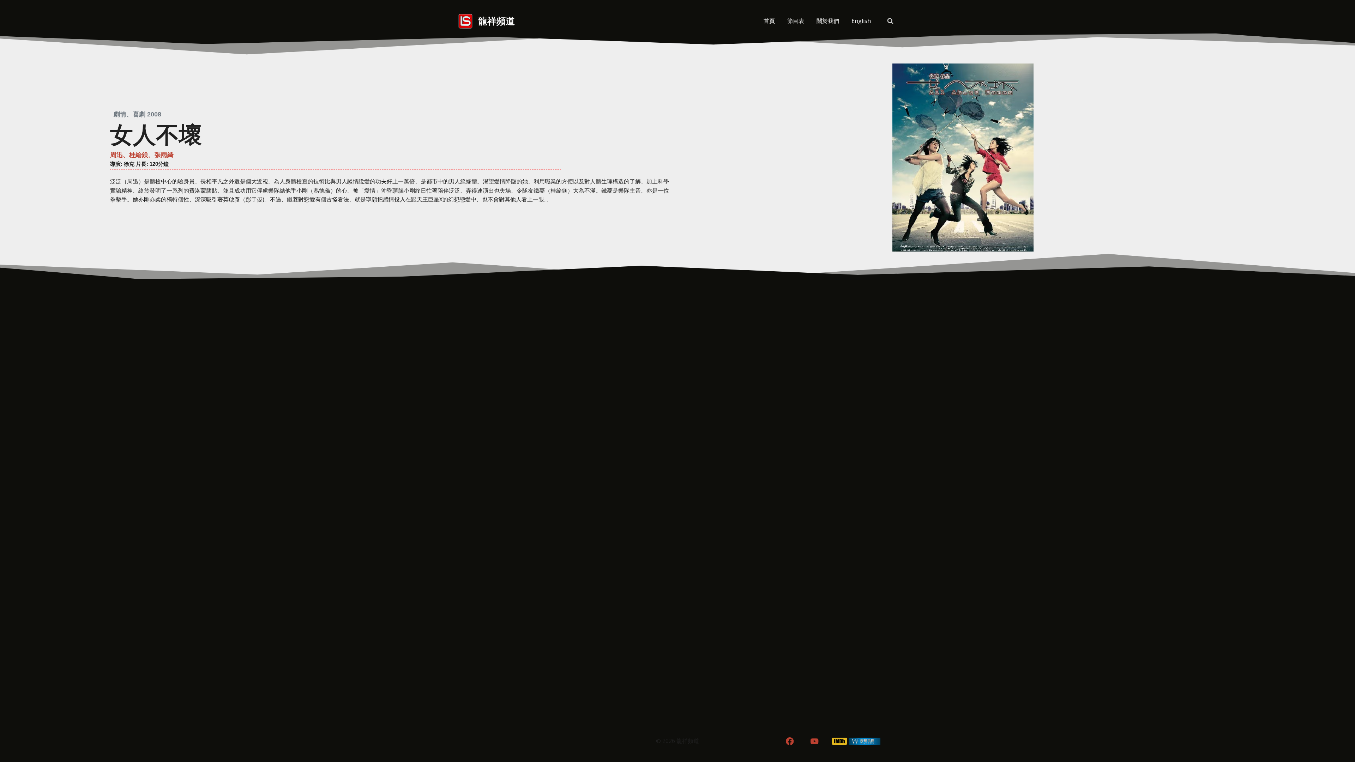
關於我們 (828, 21)
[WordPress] (865, 741)
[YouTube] (815, 741)
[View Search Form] (890, 21)
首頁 (769, 21)
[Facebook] (789, 741)
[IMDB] (840, 741)
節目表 (795, 21)
